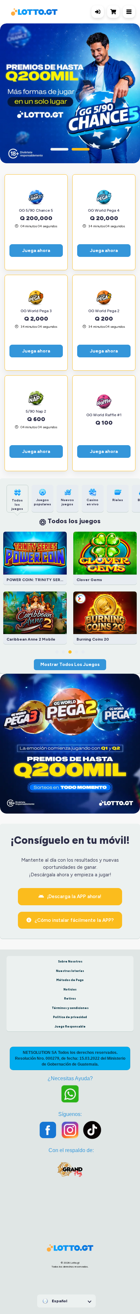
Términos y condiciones (70, 1008)
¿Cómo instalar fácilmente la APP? (74, 920)
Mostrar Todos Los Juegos (70, 664)
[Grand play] (70, 1172)
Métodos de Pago (70, 980)
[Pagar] (115, 12)
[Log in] (97, 12)
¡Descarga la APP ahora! (74, 896)
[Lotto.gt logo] (34, 12)
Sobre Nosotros (70, 961)
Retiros (70, 998)
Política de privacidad (70, 1017)
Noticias (70, 989)
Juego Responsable (70, 1026)
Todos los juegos (74, 521)
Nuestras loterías (70, 971)
